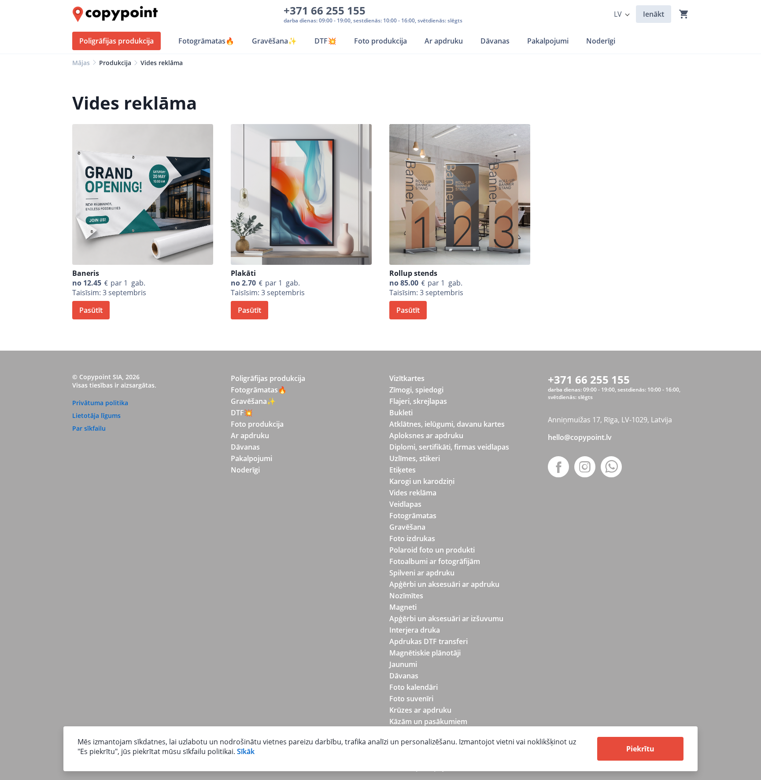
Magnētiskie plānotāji (425, 653)
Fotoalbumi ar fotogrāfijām (434, 561)
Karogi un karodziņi (421, 481)
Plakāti (243, 273)
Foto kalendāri (413, 687)
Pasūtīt (91, 310)
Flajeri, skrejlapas (418, 401)
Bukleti (401, 412)
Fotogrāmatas (412, 515)
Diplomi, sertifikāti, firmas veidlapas (449, 447)
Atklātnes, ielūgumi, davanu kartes (447, 424)
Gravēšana (407, 527)
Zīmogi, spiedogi (416, 390)
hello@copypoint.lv (580, 437)
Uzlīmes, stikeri (414, 458)
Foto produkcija (257, 424)
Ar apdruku (250, 435)
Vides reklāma (412, 493)
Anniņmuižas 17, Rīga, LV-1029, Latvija (610, 420)
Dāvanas (245, 447)
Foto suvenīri (411, 698)
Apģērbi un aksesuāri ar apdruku (444, 584)
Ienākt (653, 14)
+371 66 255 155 (327, 10)
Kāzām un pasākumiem (428, 721)
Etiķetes (402, 470)
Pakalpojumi (251, 458)
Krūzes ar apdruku (420, 710)
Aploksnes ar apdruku (426, 435)
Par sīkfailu (89, 428)
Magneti (403, 607)
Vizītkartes (407, 378)
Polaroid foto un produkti (432, 550)
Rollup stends (413, 273)
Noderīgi (245, 470)
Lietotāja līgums (96, 415)
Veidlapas (405, 504)
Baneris (85, 273)
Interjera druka (414, 630)
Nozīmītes (406, 596)
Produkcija (115, 63)
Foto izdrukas (412, 538)
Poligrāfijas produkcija (268, 378)
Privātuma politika (100, 403)
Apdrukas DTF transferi (428, 641)
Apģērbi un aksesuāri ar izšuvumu (446, 618)
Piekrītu (640, 749)
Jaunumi (403, 664)
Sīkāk (246, 751)
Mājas (81, 63)
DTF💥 (242, 412)
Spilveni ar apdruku (421, 573)
